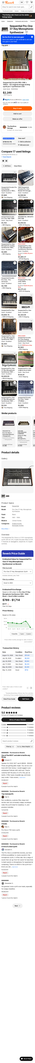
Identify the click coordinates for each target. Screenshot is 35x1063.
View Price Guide (9, 699)
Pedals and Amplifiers (27, 11)
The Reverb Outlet (8, 11)
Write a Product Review (17, 720)
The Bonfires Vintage (11, 127)
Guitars (17, 11)
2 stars (3, 733)
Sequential (15, 506)
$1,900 (27, 661)
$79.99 (27, 655)
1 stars (3, 735)
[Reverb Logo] (9, 2)
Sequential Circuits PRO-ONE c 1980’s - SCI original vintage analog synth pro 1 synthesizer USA (16, 84)
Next (16, 906)
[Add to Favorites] (26, 32)
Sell (22, 2)
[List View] (6, 160)
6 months (15, 634)
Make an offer (17, 119)
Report (5, 783)
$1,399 (27, 667)
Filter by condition (8, 579)
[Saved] (27, 2)
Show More (4, 529)
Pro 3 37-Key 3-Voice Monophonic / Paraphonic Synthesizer (8, 434)
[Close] (32, 37)
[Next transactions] (31, 687)
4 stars (3, 727)
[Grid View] (3, 160)
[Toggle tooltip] (9, 45)
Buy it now (17, 108)
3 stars (3, 730)
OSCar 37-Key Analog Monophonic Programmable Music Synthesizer (23, 437)
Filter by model (7, 568)
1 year (22, 634)
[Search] (31, 7)
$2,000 (27, 658)
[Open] (30, 571)
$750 (26, 670)
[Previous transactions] (27, 687)
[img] (23, 127)
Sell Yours (25, 699)
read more (22, 777)
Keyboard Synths (18, 525)
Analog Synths (17, 524)
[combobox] (16, 571)
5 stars (3, 724)
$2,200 (27, 664)
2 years (28, 634)
